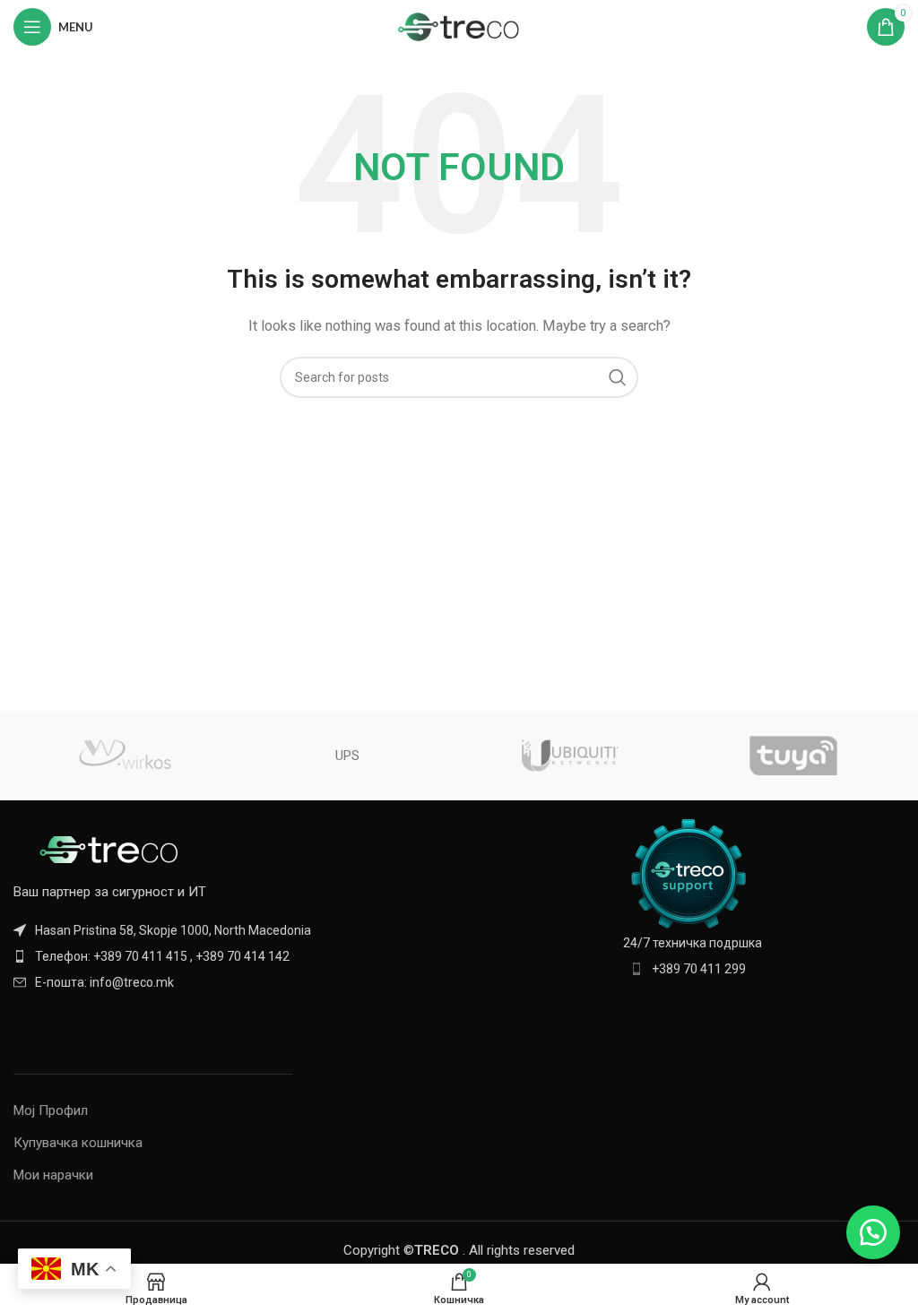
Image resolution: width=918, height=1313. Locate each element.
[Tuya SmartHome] (792, 755)
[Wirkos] (124, 755)
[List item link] (229, 956)
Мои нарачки (53, 1175)
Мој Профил (50, 1110)
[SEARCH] (617, 377)
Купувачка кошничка (78, 1143)
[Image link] (112, 848)
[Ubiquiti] (570, 755)
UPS (347, 755)
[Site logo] (459, 26)
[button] (873, 1232)
